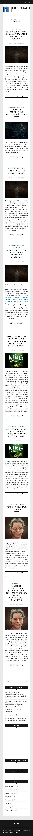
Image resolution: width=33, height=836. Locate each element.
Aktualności (12, 107)
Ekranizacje (16, 29)
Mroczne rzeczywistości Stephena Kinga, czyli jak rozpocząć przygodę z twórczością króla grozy (16, 593)
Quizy (7, 803)
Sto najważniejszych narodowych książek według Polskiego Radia (16, 719)
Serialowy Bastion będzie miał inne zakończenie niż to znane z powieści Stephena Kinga (16, 341)
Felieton (21, 504)
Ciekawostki (13, 504)
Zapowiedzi (21, 168)
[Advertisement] (16, 743)
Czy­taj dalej (16, 96)
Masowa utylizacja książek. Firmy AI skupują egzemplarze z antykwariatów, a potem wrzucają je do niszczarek (16, 703)
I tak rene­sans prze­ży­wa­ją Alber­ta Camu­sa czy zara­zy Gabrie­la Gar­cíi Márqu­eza (16, 299)
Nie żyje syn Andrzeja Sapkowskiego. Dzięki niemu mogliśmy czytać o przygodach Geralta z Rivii (15, 695)
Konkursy (8, 800)
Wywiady (8, 807)
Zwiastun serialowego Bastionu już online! (16, 112)
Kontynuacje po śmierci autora (15, 715)
